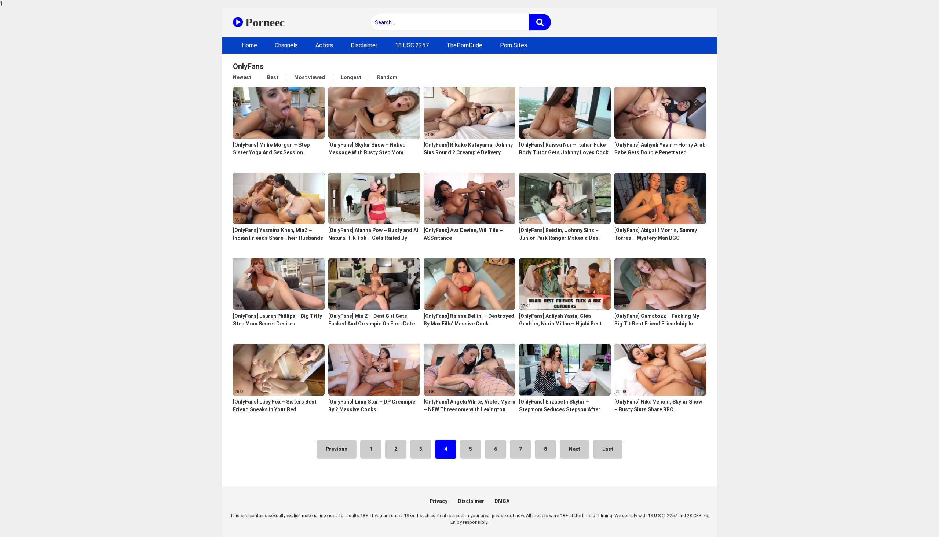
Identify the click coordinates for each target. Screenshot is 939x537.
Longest (351, 77)
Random (387, 77)
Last (607, 449)
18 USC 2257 (412, 45)
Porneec (264, 22)
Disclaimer (364, 45)
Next (574, 449)
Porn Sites (513, 45)
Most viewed (309, 77)
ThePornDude (464, 45)
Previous (336, 449)
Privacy (438, 501)
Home (249, 45)
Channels (286, 45)
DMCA (501, 501)
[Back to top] (914, 516)
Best (272, 77)
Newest (242, 77)
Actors (324, 45)
